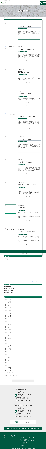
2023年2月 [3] (7, 365)
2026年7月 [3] (7, 301)
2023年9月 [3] (7, 354)
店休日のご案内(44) (23, 28)
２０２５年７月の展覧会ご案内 (26, 231)
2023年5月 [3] (7, 360)
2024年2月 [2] (7, 346)
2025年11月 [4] (7, 313)
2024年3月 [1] (7, 345)
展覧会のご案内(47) (23, 51)
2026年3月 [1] (7, 307)
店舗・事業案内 (23, 439)
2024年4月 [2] (7, 343)
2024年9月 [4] (7, 335)
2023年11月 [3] (7, 351)
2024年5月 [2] (7, 340)
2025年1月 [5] (7, 329)
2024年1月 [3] (7, 348)
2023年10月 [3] (7, 352)
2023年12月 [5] (7, 349)
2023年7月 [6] (7, 357)
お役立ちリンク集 (32, 437)
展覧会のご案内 (23, 442)
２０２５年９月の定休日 (24, 26)
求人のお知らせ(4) (9, 293)
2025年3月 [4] (7, 326)
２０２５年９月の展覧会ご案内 (26, 49)
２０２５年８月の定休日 (24, 93)
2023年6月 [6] (7, 359)
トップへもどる (23, 381)
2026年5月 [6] (7, 304)
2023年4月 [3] (7, 362)
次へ (38, 251)
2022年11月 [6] (7, 370)
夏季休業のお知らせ (23, 72)
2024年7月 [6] (7, 338)
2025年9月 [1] (7, 316)
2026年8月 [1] (7, 299)
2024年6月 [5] (7, 341)
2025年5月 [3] (7, 323)
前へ (8, 251)
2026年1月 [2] (7, 310)
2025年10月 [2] (7, 315)
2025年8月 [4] (7, 318)
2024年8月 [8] (7, 337)
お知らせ (22, 437)
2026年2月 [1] (7, 308)
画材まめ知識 (23, 440)
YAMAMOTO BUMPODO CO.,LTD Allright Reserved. (24, 448)
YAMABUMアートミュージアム (35, 435)
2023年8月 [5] (7, 356)
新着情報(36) (21, 164)
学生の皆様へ (23, 443)
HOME (5, 17)
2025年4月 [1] (7, 324)
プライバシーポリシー (33, 439)
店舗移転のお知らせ (23, 207)
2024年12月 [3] (7, 330)
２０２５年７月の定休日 (24, 139)
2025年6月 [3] (7, 321)
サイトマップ (31, 440)
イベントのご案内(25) (9, 288)
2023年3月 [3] (7, 363)
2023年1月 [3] (7, 367)
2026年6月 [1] (7, 302)
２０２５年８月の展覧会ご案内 (26, 116)
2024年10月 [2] (7, 334)
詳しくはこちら (29, 38)
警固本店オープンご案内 (25, 162)
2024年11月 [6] (7, 332)
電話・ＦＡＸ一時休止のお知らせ (27, 185)
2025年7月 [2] (7, 319)
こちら (12, 372)
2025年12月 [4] (7, 312)
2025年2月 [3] (7, 327)
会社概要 (22, 445)
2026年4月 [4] (7, 305)
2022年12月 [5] (7, 368)
